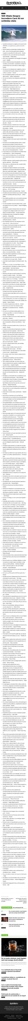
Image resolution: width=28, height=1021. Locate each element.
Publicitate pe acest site (11, 1018)
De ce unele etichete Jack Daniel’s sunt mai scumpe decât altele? (13, 959)
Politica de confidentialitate (9, 1016)
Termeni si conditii (19, 1016)
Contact (19, 1018)
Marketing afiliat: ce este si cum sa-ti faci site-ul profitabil (7, 900)
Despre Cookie (19, 1015)
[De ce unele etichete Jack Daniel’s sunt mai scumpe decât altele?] (4, 912)
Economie (3, 980)
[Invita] (14, 3)
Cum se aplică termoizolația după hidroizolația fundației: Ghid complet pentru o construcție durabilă (12, 986)
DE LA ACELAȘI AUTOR (18, 907)
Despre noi (7, 1015)
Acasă (2, 11)
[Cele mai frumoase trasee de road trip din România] (4, 926)
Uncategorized (4, 989)
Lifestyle (3, 997)
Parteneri (12, 1015)
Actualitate (4, 972)
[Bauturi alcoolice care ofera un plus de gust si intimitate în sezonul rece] (4, 919)
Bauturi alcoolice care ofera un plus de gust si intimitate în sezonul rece (17, 919)
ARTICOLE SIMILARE (6, 907)
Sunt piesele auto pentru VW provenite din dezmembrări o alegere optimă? (21, 900)
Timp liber (7, 11)
